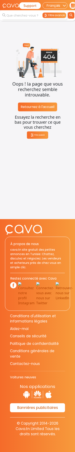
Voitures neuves (23, 377)
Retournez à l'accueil (37, 106)
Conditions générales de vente (32, 353)
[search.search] (71, 15)
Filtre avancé (39, 135)
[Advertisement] (37, 181)
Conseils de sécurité (28, 336)
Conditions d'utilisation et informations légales (33, 318)
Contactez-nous (25, 363)
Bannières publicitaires (37, 407)
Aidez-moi (19, 328)
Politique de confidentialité (34, 343)
